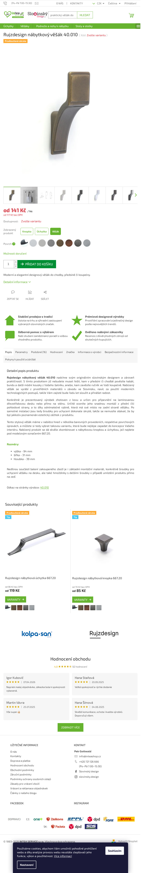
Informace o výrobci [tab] (89, 349)
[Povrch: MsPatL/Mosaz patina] (13, 603)
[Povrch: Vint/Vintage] (25, 603)
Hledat (83, 15)
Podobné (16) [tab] (39, 349)
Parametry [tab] (21, 349)
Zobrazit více (69, 723)
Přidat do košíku (39, 261)
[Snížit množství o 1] (15, 264)
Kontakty (74, 3)
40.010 (44, 484)
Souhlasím (113, 850)
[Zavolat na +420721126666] (7, 2)
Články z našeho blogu (23, 789)
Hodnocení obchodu (69, 654)
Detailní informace (15, 279)
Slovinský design (88, 767)
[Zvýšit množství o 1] (15, 260)
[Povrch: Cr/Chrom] (7, 603)
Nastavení (25, 864)
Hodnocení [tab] (56, 349)
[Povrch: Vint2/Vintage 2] (31, 603)
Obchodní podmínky (22, 766)
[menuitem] (8, 26)
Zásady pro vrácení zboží (25, 779)
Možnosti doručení (14, 250)
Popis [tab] (8, 349)
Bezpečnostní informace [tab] (19, 356)
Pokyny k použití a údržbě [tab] (52, 356)
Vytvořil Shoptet (125, 837)
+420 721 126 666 (88, 757)
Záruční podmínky (20, 770)
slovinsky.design (88, 772)
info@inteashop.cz (89, 752)
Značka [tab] (70, 349)
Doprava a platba (20, 756)
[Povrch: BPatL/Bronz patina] (19, 603)
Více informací (62, 856)
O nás (57, 3)
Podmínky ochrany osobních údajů (30, 775)
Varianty (13, 595)
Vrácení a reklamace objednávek (29, 784)
